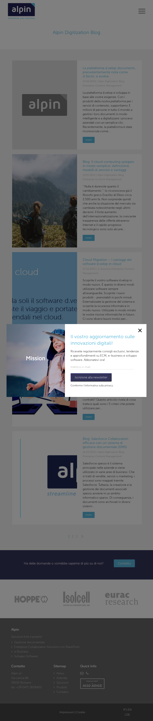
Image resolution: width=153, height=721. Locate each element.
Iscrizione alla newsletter (91, 377)
